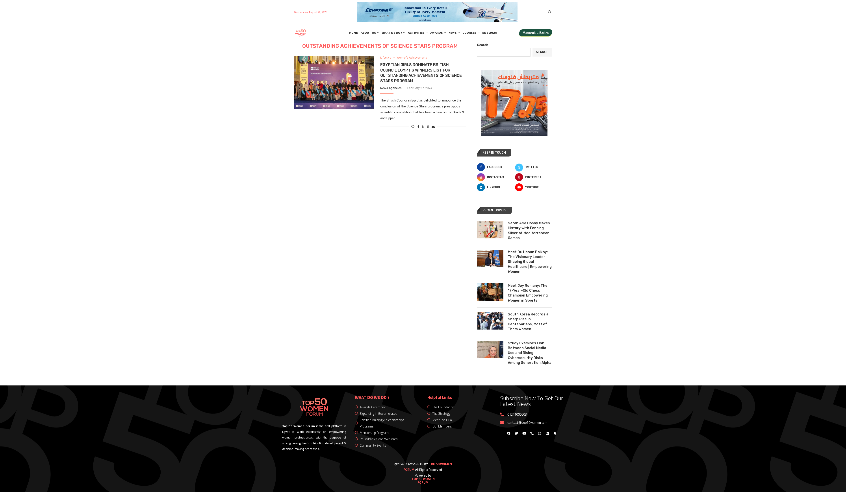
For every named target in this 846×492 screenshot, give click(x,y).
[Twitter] (516, 433)
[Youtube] (524, 433)
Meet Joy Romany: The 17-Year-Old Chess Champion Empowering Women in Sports (528, 293)
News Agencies (391, 88)
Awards (436, 32)
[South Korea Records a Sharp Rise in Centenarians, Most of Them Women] (490, 321)
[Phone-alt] (532, 433)
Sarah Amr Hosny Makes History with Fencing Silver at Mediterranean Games (529, 230)
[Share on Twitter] (423, 127)
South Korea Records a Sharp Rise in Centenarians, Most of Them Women (528, 321)
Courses (469, 32)
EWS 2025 (489, 32)
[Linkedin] (547, 433)
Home (353, 32)
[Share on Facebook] (418, 127)
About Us (368, 32)
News (453, 32)
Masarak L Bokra (536, 33)
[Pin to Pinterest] (428, 127)
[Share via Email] (433, 127)
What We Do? (392, 32)
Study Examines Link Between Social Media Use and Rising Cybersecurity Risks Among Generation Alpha (529, 353)
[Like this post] (412, 127)
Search (482, 45)
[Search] (549, 12)
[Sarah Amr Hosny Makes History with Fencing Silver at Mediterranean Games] (490, 229)
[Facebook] (508, 433)
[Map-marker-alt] (555, 433)
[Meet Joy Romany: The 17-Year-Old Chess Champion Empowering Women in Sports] (490, 292)
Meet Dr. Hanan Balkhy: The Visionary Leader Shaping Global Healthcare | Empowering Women (530, 262)
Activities (416, 32)
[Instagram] (539, 433)
